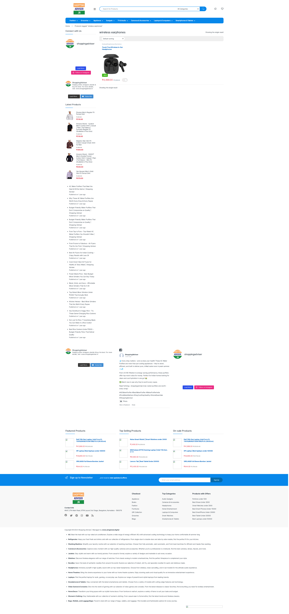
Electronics (118, 44)
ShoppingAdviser (131, 354)
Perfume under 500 (199, 499)
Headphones (166, 505)
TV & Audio (122, 20)
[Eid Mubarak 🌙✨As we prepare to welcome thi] (84, 63)
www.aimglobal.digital (110, 530)
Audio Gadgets (167, 499)
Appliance (97, 20)
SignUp (216, 480)
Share (133, 405)
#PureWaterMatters (126, 395)
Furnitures (135, 509)
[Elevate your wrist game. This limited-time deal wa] (92, 58)
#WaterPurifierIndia (153, 392)
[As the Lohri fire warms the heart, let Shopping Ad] (68, 63)
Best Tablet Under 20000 (201, 516)
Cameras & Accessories (140, 20)
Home (67, 26)
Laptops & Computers (162, 20)
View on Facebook (124, 405)
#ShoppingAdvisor (126, 398)
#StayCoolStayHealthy (142, 395)
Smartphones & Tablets (184, 20)
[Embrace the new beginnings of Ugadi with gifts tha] (92, 63)
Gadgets (109, 20)
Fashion (73, 20)
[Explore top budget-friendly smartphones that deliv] (68, 58)
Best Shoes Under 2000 (201, 502)
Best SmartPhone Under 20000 (203, 512)
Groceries (84, 20)
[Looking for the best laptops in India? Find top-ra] (68, 53)
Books (134, 502)
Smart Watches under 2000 (202, 505)
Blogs (134, 519)
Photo (125, 401)
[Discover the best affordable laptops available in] (76, 53)
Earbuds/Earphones (108, 44)
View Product (125, 80)
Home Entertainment (169, 509)
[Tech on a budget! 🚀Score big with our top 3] (84, 58)
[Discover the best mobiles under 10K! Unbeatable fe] (76, 58)
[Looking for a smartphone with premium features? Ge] (92, 53)
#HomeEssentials (156, 395)
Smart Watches (167, 516)
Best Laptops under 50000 (202, 519)
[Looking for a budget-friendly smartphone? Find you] (84, 53)
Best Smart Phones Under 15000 (204, 509)
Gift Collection (137, 512)
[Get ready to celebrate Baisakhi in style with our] (76, 63)
